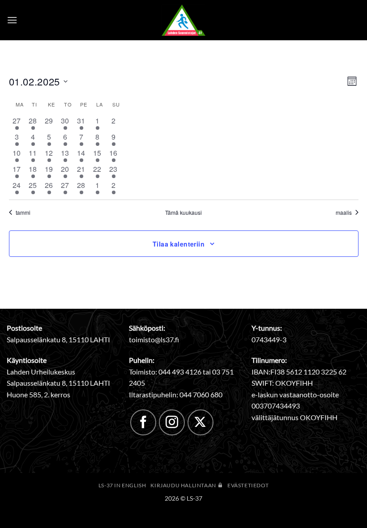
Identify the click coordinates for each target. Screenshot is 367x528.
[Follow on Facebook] (143, 422)
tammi (23, 212)
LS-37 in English (122, 485)
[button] (12, 20)
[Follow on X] (200, 422)
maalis (344, 212)
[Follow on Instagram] (172, 422)
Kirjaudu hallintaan (183, 485)
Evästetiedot (248, 485)
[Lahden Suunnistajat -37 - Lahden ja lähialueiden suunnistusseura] (183, 20)
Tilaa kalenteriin (179, 243)
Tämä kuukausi (183, 212)
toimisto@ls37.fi (154, 339)
